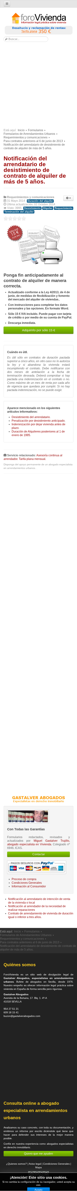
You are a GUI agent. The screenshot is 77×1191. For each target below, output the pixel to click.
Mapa (38, 1167)
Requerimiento (64, 208)
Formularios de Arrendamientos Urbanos (29, 133)
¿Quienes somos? (16, 1163)
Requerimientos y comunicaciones (25, 137)
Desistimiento (32, 208)
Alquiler (47, 208)
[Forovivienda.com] (38, 19)
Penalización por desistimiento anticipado (38, 420)
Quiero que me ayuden (38, 1153)
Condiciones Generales (27, 882)
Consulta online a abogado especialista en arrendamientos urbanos (35, 1110)
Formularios (35, 130)
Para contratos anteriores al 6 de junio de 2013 (33, 141)
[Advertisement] (38, 86)
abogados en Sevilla (43, 981)
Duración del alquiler (40, 201)
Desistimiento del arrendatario (31, 417)
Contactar (38, 854)
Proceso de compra (24, 879)
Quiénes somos (20, 964)
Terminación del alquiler (19, 211)
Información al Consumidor (29, 886)
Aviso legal (35, 1163)
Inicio (21, 130)
